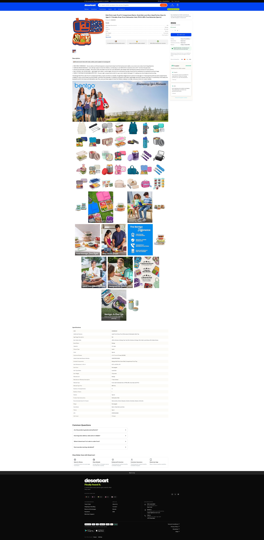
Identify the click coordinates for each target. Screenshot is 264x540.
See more (108, 37)
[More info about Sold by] (190, 38)
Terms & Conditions (174, 524)
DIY (115, 9)
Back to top (132, 472)
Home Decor (94, 9)
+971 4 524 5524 (151, 518)
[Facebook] (178, 494)
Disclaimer (176, 529)
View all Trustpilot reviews (181, 97)
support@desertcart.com (153, 512)
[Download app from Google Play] (89, 530)
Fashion (110, 9)
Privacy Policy (175, 526)
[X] (175, 494)
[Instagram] (172, 494)
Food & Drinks (102, 9)
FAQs (178, 531)
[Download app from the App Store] (100, 530)
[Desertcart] (90, 5)
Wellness (87, 9)
